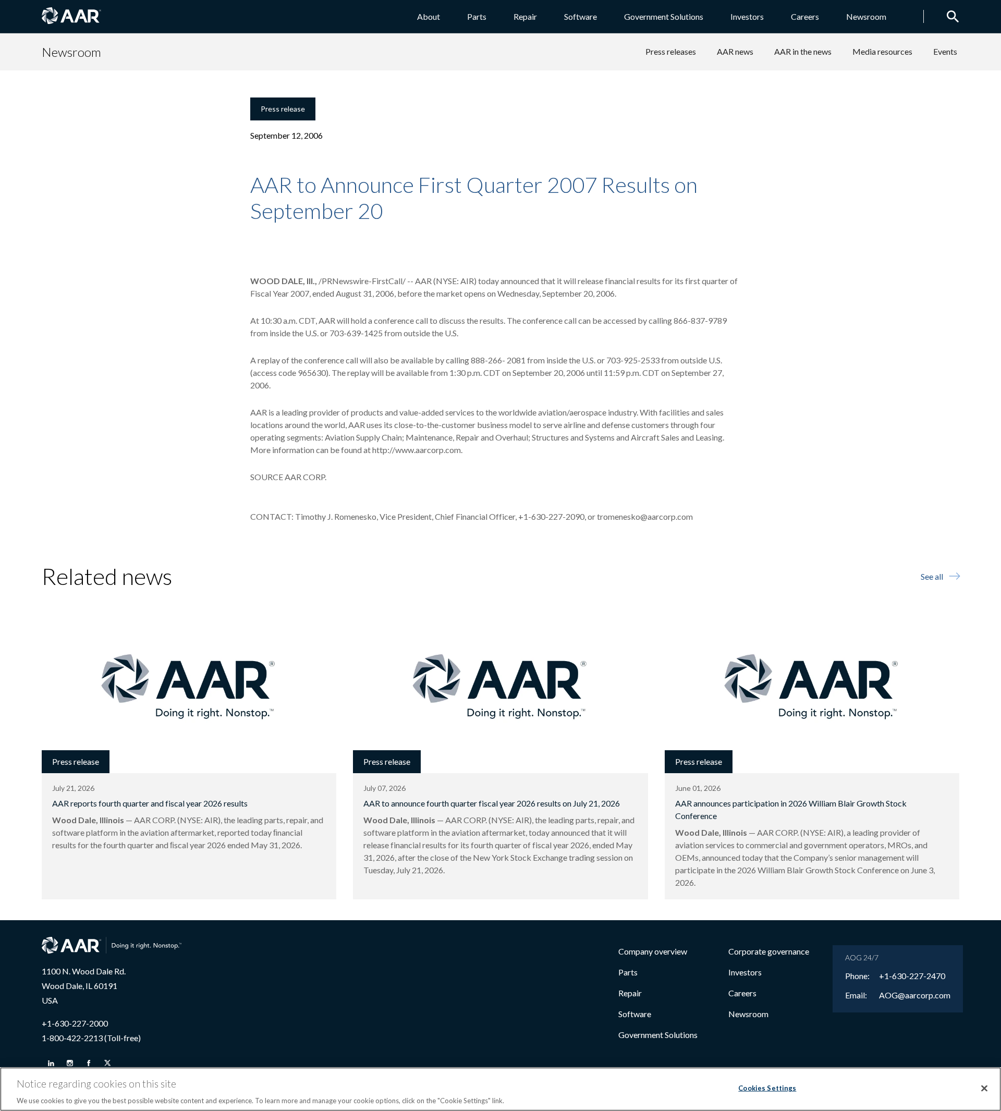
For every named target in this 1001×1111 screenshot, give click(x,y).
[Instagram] (69, 1063)
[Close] (984, 1088)
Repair (525, 16)
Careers (805, 16)
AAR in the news (803, 51)
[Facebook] (88, 1063)
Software (580, 16)
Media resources (882, 51)
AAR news (735, 51)
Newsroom (866, 16)
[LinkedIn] (51, 1063)
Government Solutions (663, 16)
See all (932, 576)
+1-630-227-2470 (912, 976)
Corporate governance (768, 951)
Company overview (652, 951)
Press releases (670, 51)
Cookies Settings (767, 1087)
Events (945, 51)
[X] (107, 1063)
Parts (476, 16)
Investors (747, 16)
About (428, 16)
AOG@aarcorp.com (914, 995)
